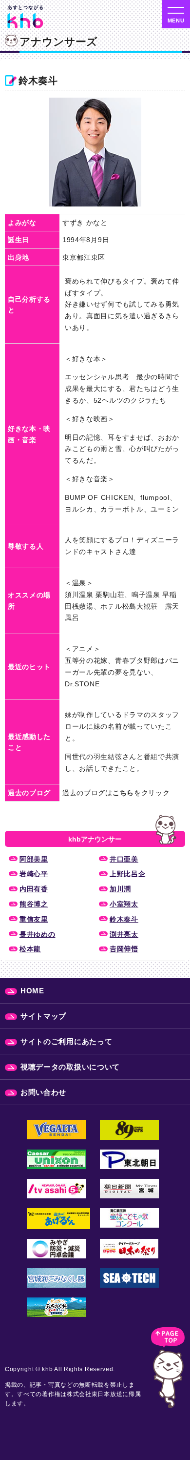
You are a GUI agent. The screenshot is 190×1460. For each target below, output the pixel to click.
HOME (32, 991)
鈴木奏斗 (124, 919)
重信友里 (33, 919)
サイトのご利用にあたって (66, 1041)
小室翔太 (124, 904)
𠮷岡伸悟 (124, 949)
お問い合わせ (43, 1092)
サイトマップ (43, 1016)
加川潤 (120, 889)
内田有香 (33, 889)
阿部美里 (33, 859)
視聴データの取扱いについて (70, 1067)
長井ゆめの (37, 934)
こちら (123, 793)
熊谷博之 (33, 904)
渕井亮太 (124, 934)
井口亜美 (124, 859)
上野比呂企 (128, 874)
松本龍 (30, 949)
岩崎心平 (33, 874)
